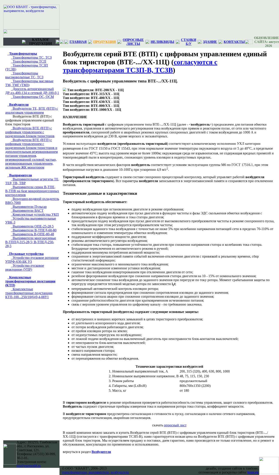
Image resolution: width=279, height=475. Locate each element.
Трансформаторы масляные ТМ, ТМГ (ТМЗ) (29, 83)
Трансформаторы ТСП (28, 61)
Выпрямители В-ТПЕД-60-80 (33, 230)
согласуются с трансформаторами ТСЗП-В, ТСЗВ (140, 66)
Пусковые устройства (25, 254)
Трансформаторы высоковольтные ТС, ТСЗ (24, 75)
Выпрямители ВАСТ (27, 210)
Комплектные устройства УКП (35, 214)
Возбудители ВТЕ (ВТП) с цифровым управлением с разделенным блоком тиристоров (29, 132)
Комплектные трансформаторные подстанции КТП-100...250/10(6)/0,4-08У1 (29, 293)
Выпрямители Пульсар (29, 206)
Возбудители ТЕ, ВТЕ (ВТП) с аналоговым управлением (31, 110)
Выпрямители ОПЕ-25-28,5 (32, 226)
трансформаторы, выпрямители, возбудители (95, 472)
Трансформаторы (22, 53)
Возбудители (18, 104)
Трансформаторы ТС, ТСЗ (31, 57)
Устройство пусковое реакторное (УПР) (24, 267)
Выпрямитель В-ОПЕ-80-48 (32, 234)
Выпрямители (19, 175)
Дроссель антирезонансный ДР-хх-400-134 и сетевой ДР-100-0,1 (32, 91)
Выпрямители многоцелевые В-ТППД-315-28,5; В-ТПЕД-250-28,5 (30, 242)
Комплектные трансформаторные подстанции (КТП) (30, 281)
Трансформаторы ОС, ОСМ (32, 97)
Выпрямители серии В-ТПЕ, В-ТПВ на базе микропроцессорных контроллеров (32, 191)
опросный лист (175, 425)
